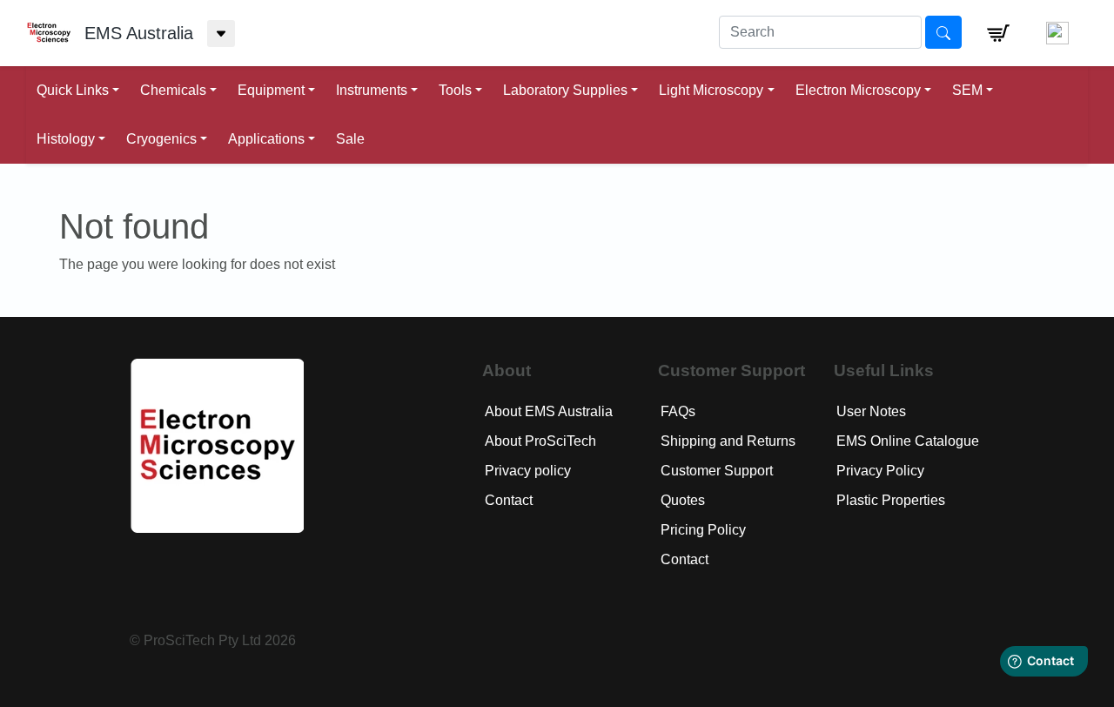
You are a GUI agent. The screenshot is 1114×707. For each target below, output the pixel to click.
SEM (967, 90)
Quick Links (73, 90)
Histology (66, 138)
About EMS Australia (549, 411)
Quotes (683, 500)
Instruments (371, 90)
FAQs (678, 411)
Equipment (271, 90)
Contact (509, 500)
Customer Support (717, 470)
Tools (455, 90)
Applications (266, 138)
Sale (350, 138)
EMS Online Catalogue (907, 441)
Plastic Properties (890, 500)
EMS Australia (138, 33)
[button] (998, 33)
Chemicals (173, 90)
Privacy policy (528, 470)
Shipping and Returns (728, 441)
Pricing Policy (703, 529)
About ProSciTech (540, 441)
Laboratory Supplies (565, 90)
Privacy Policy (880, 470)
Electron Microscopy (858, 90)
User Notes (871, 411)
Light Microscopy (711, 90)
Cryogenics (161, 138)
